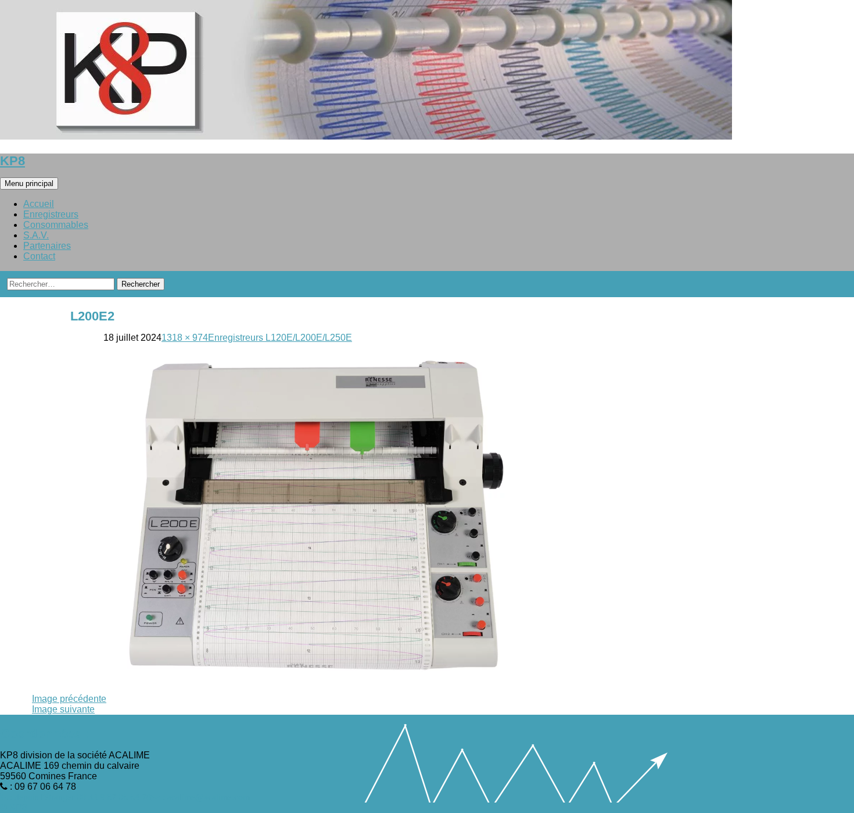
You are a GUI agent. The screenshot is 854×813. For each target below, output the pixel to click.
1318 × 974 (185, 338)
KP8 (12, 161)
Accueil (38, 204)
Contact (39, 256)
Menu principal (29, 183)
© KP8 (13, 807)
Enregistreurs (50, 214)
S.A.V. (36, 235)
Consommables (55, 225)
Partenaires (47, 246)
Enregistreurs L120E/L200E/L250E (280, 338)
